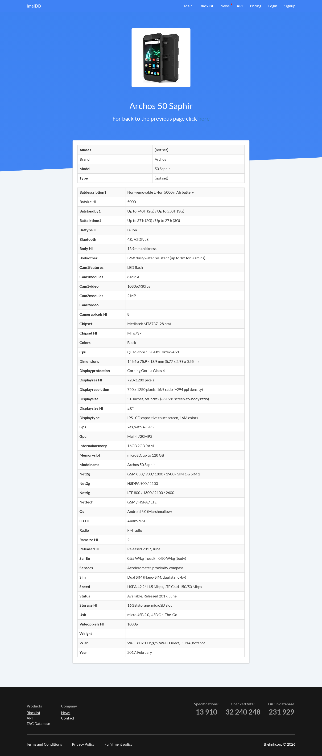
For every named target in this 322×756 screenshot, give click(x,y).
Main (188, 6)
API (240, 6)
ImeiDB (34, 5)
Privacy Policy (83, 744)
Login (272, 6)
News (225, 6)
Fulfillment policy (118, 744)
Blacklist (206, 6)
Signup (289, 6)
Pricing (255, 6)
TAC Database (38, 723)
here (204, 118)
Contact (67, 718)
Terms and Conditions (44, 744)
